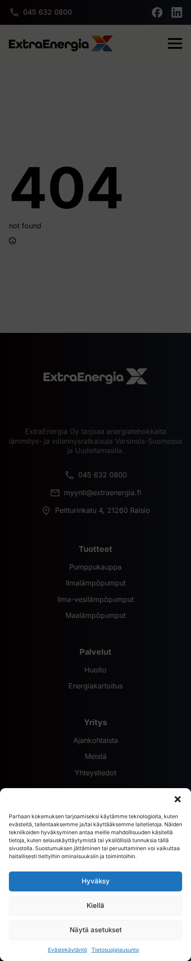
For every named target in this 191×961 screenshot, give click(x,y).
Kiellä (95, 905)
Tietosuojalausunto (115, 949)
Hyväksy (96, 881)
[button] (177, 799)
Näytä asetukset (96, 930)
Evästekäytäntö (67, 949)
